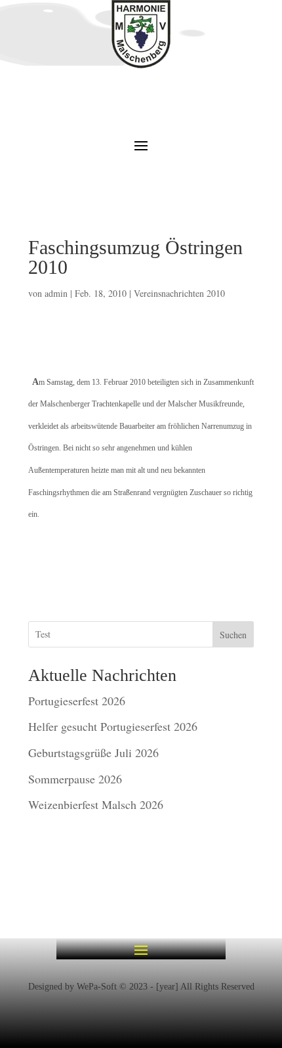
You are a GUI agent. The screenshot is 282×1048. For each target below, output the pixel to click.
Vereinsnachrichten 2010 (179, 293)
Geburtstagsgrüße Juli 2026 (93, 752)
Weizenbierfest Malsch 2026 (95, 804)
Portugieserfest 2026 (76, 701)
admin (56, 293)
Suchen (233, 634)
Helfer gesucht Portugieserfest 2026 (112, 726)
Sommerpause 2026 (75, 779)
